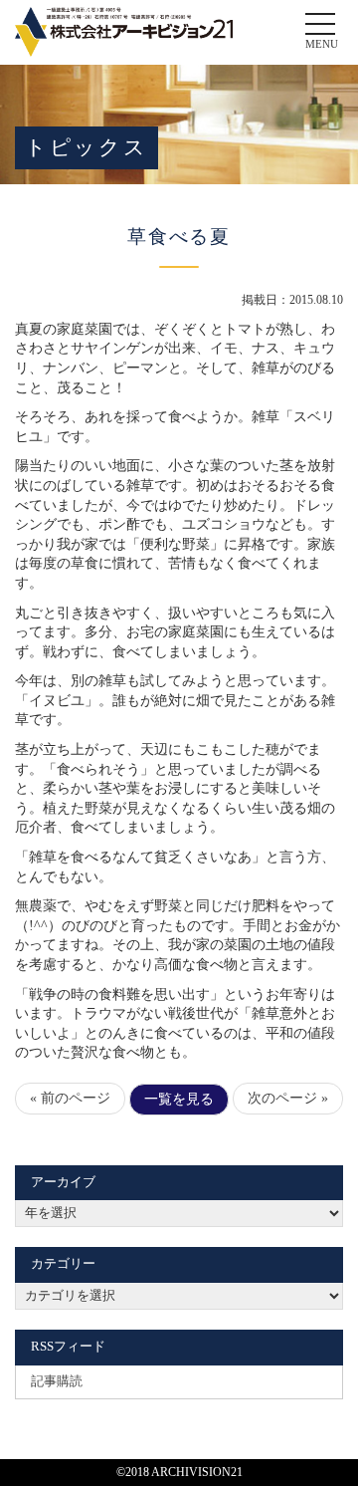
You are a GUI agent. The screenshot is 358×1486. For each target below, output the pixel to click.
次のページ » (288, 1098)
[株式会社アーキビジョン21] (124, 32)
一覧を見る (179, 1099)
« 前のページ (70, 1098)
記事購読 (57, 1381)
